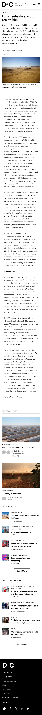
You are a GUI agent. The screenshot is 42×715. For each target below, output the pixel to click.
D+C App (6, 689)
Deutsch (34, 4)
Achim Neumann (15, 497)
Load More (22, 571)
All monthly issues (10, 698)
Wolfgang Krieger (18, 549)
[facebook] (10, 708)
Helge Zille (16, 597)
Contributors (7, 672)
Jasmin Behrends (18, 623)
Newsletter (7, 677)
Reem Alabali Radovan (19, 611)
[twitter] (16, 708)
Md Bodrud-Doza (18, 535)
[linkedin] (22, 708)
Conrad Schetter (18, 454)
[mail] (4, 708)
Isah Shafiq (16, 563)
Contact (5, 693)
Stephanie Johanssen (30, 623)
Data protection (9, 681)
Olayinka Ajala (17, 637)
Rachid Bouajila (17, 521)
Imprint (5, 702)
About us (6, 685)
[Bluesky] (27, 708)
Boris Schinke (18, 451)
